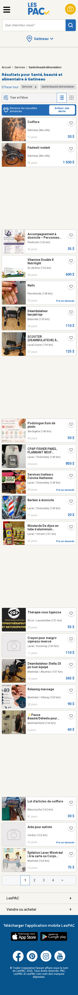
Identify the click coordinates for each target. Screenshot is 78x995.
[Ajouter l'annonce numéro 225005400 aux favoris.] (69, 235)
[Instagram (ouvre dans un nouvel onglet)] (46, 960)
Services (20, 67)
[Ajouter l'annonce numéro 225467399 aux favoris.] (69, 123)
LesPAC (39, 898)
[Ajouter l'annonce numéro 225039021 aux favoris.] (69, 450)
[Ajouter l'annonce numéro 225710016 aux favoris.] (69, 854)
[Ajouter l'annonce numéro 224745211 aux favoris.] (69, 312)
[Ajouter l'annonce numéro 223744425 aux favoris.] (69, 476)
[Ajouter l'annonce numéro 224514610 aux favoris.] (69, 338)
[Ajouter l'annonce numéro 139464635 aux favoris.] (69, 828)
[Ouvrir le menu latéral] (6, 10)
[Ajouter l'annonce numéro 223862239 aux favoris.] (69, 149)
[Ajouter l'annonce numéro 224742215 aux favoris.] (69, 287)
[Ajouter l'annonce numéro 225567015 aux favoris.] (69, 665)
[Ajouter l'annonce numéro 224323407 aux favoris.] (69, 425)
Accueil (6, 67)
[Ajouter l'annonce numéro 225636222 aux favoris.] (69, 639)
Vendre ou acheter (39, 909)
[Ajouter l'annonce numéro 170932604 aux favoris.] (69, 716)
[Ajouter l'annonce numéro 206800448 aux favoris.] (69, 614)
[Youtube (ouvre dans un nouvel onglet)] (60, 960)
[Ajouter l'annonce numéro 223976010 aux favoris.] (69, 527)
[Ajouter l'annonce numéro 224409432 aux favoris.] (69, 261)
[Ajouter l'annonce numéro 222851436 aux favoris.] (69, 691)
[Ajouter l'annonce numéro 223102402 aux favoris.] (69, 803)
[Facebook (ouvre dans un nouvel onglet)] (18, 960)
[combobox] (34, 25)
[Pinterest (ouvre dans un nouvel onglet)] (32, 960)
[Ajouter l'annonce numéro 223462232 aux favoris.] (69, 502)
